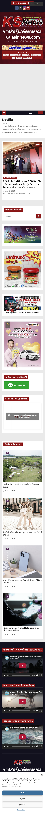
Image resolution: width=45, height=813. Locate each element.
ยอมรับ (22, 793)
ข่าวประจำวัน (27, 58)
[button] (42, 775)
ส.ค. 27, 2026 (10, 491)
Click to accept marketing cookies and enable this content (22, 416)
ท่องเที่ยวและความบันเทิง (10, 178)
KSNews (6, 55)
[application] (22, 665)
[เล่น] (4, 675)
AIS (14, 58)
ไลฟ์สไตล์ (7, 453)
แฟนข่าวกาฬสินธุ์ (16, 55)
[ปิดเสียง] (37, 675)
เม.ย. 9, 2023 (10, 191)
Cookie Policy (21, 810)
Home (4, 123)
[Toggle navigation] (30, 112)
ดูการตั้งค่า (22, 805)
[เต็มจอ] (40, 675)
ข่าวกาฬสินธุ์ (26, 55)
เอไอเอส (19, 58)
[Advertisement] (22, 87)
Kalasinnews (36, 55)
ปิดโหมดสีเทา (36, 4)
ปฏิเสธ (22, 799)
